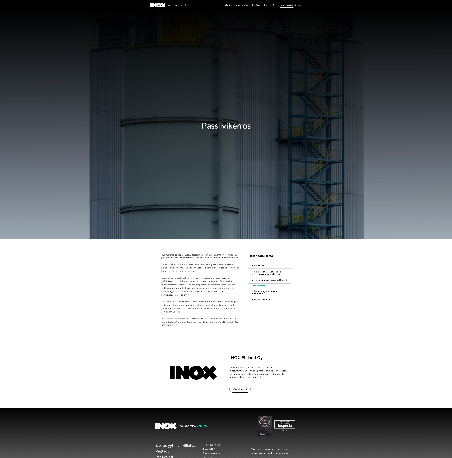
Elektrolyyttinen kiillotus (236, 5)
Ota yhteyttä (287, 5)
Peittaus (256, 5)
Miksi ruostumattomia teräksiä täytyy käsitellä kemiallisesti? (266, 272)
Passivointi (269, 5)
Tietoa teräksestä (211, 453)
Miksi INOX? (258, 265)
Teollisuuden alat (211, 444)
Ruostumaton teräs (261, 299)
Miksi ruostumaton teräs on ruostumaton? (265, 292)
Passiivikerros (258, 285)
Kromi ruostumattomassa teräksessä (269, 280)
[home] (157, 5)
